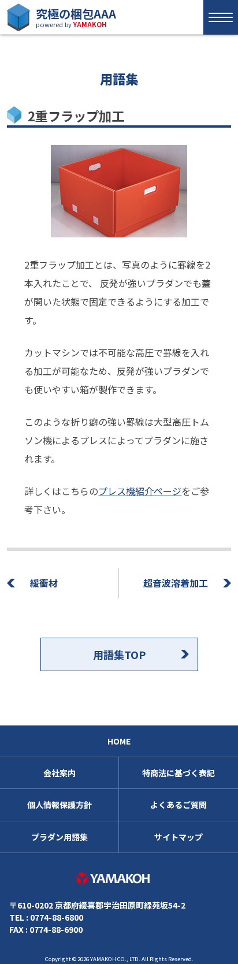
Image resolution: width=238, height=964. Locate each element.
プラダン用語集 (59, 837)
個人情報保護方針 (59, 804)
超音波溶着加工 (175, 583)
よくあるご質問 (178, 804)
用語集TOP (119, 654)
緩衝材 (44, 583)
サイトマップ (178, 837)
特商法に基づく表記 (178, 773)
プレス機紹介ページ (139, 491)
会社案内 (59, 773)
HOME (119, 741)
